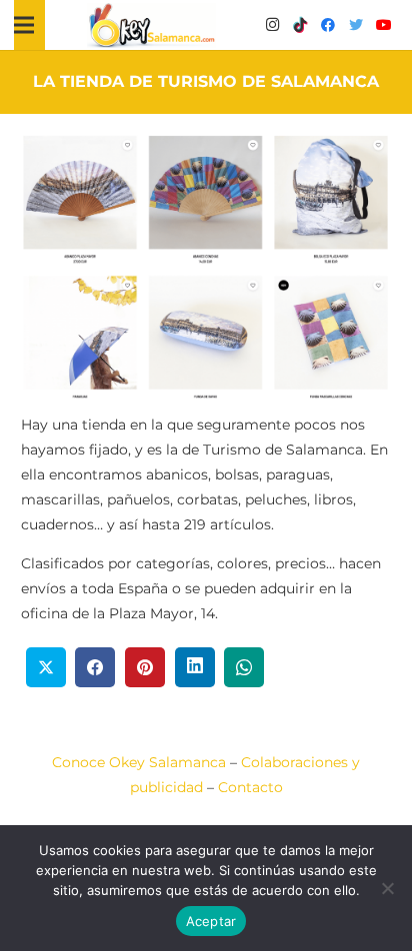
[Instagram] (272, 25)
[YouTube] (384, 25)
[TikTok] (300, 25)
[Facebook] (328, 25)
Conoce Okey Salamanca (139, 762)
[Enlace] (152, 25)
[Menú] (24, 25)
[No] (387, 888)
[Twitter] (356, 25)
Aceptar (211, 921)
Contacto (250, 787)
